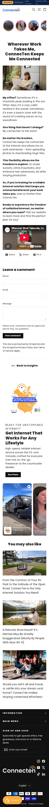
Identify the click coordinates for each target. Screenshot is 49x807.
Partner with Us (41, 2)
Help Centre (28, 2)
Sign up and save (16, 730)
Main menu (11, 721)
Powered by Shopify (36, 804)
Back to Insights (27, 365)
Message (7, 303)
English (23, 785)
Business (19, 2)
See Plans (13, 474)
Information (12, 713)
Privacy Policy (25, 347)
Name (6, 276)
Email (5, 289)
